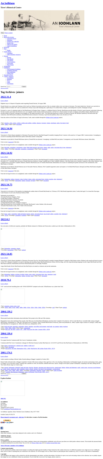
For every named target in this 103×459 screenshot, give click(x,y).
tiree (67, 123)
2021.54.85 (6, 253)
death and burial (22, 214)
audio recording (58, 370)
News (8, 80)
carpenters (13, 248)
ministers (31, 326)
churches (6, 123)
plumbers (22, 369)
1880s (6, 124)
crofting (34, 123)
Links (8, 82)
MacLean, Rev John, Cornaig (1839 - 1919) (38, 329)
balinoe (12, 179)
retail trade (49, 326)
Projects (6, 56)
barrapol (17, 179)
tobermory (68, 147)
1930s (35, 307)
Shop (5, 48)
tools (54, 274)
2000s (21, 370)
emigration (21, 326)
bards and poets (8, 326)
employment (58, 367)
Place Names (10, 64)
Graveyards (10, 63)
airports (6, 367)
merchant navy (12, 345)
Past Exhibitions (11, 72)
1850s (6, 307)
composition (27, 328)
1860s (10, 307)
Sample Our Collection (13, 41)
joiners (48, 123)
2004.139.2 (6, 311)
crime (10, 123)
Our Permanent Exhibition (13, 69)
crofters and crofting (26, 123)
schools (47, 179)
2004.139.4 (6, 333)
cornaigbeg (13, 147)
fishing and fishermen (71, 367)
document (18, 124)
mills (49, 147)
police (58, 123)
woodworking (56, 369)
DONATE (6, 47)
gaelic (78, 367)
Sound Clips (10, 43)
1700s (6, 328)
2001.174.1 (6, 352)
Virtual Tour (10, 73)
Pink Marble (10, 59)
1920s (32, 307)
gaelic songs (84, 367)
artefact (24, 250)
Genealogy (10, 53)
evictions (17, 274)
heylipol (25, 179)
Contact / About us (8, 76)
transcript (10, 142)
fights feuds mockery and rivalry (35, 147)
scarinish (56, 214)
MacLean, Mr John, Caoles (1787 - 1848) (15, 329)
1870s (6, 180)
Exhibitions (7, 67)
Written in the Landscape (52, 117)
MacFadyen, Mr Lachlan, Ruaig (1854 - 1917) (43, 348)
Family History (8, 51)
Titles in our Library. (12, 44)
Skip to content (8, 33)
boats (5, 214)
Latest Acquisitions (12, 46)
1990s (17, 370)
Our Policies (10, 83)
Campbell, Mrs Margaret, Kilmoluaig (14, 372)
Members (9, 79)
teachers (51, 179)
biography (15, 326)
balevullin (6, 147)
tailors (61, 326)
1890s (21, 307)
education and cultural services (46, 367)
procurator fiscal (58, 147)
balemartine (7, 179)
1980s (13, 370)
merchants (53, 123)
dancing (31, 367)
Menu (2, 33)
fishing (63, 367)
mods (18, 369)
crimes (14, 123)
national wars (19, 345)
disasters (36, 367)
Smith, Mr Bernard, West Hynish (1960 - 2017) (37, 372)
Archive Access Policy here (53, 443)
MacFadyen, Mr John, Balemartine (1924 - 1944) (17, 348)
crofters (19, 123)
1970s (10, 370)
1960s (6, 370)
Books (8, 50)
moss (30, 274)
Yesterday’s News (8, 75)
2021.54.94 (6, 128)
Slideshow (9, 40)
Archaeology (7, 66)
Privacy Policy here (37, 443)
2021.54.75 (6, 184)
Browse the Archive (9, 37)
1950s (43, 307)
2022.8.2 (5, 219)
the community (48, 369)
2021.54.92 (6, 152)
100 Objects (10, 60)
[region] (41, 20)
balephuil (17, 367)
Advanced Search (11, 38)
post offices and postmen (40, 326)
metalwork (13, 369)
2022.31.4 (6, 96)
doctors (28, 214)
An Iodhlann (8, 3)
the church (63, 123)
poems (27, 369)
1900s (24, 307)
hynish (4, 369)
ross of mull (47, 214)
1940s (39, 307)
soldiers (26, 345)
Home (5, 35)
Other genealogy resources (14, 54)
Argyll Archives (11, 62)
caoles (9, 214)
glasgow (39, 123)
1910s (28, 307)
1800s (10, 328)
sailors (51, 214)
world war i (31, 345)
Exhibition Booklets (12, 70)
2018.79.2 (6, 279)
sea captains (56, 326)
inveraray (44, 123)
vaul (18, 306)
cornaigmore (19, 147)
